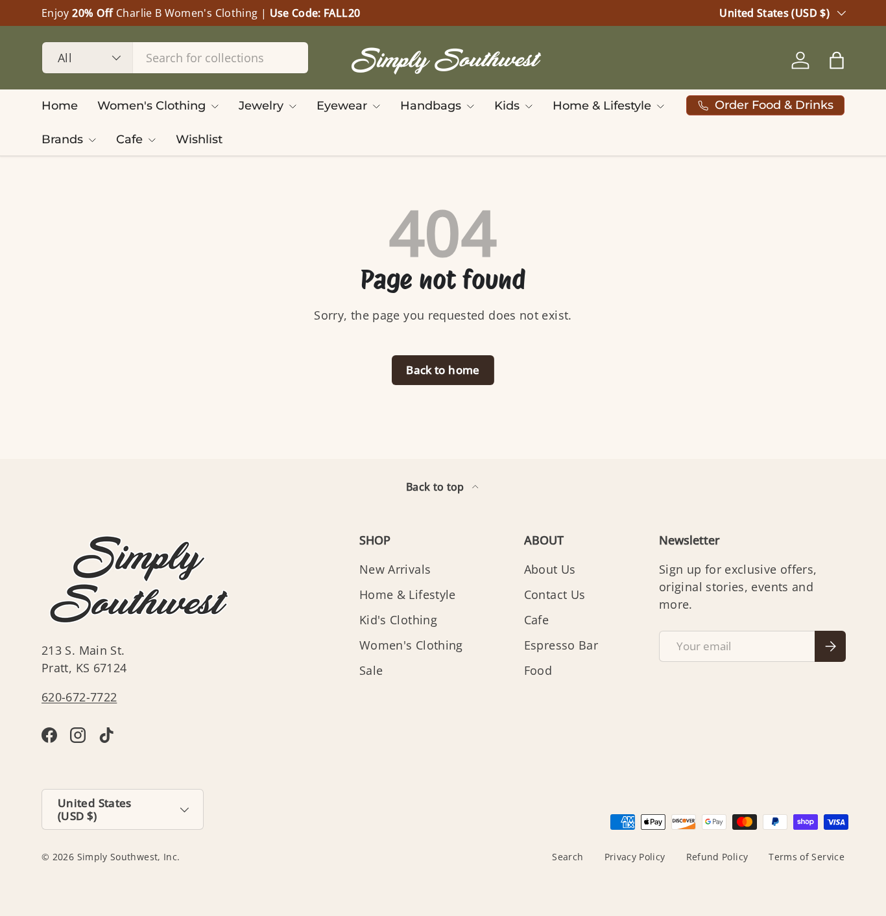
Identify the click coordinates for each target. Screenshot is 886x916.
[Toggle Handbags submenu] (470, 106)
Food (538, 670)
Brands (62, 139)
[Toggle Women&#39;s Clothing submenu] (214, 106)
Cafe (129, 139)
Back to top (436, 487)
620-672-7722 (79, 697)
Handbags (430, 106)
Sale (371, 670)
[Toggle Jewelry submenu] (292, 106)
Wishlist (199, 139)
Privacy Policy (635, 857)
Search (567, 857)
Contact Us (555, 594)
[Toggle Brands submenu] (92, 140)
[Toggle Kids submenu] (528, 106)
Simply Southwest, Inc (127, 857)
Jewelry (261, 106)
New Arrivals (395, 569)
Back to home (442, 369)
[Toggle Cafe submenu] (152, 140)
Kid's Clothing (398, 620)
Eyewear (342, 106)
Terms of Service (806, 857)
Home (60, 106)
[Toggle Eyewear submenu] (376, 106)
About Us (550, 569)
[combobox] (175, 57)
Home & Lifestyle (602, 106)
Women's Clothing (151, 106)
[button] (836, 60)
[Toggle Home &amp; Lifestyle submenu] (660, 106)
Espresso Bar (561, 645)
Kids (507, 106)
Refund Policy (717, 857)
